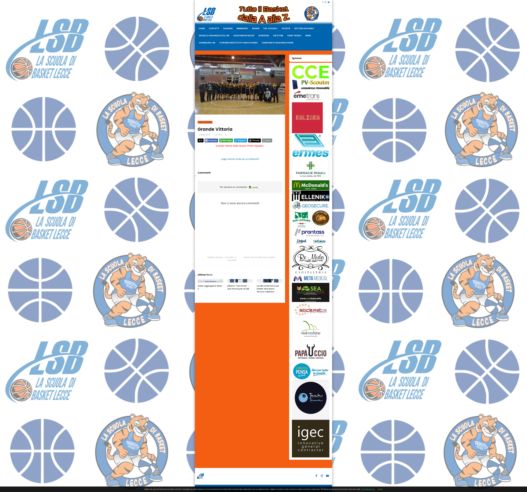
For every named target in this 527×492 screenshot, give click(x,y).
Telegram (241, 140)
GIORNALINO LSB (207, 42)
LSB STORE (278, 35)
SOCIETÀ (286, 28)
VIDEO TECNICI (294, 35)
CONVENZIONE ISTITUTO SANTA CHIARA (238, 42)
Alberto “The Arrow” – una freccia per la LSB (238, 287)
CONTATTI (214, 28)
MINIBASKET (242, 28)
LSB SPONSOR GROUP (243, 35)
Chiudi (380, 489)
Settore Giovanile (304, 28)
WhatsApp (227, 140)
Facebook (212, 140)
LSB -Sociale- (270, 28)
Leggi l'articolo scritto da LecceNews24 (240, 159)
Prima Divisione (205, 122)
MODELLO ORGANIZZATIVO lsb (214, 35)
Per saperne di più (368, 489)
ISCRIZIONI (263, 35)
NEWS (308, 35)
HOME (202, 28)
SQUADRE (227, 28)
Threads (255, 140)
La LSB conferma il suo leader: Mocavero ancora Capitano (268, 289)
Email (268, 140)
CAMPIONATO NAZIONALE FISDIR (277, 42)
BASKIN (255, 28)
